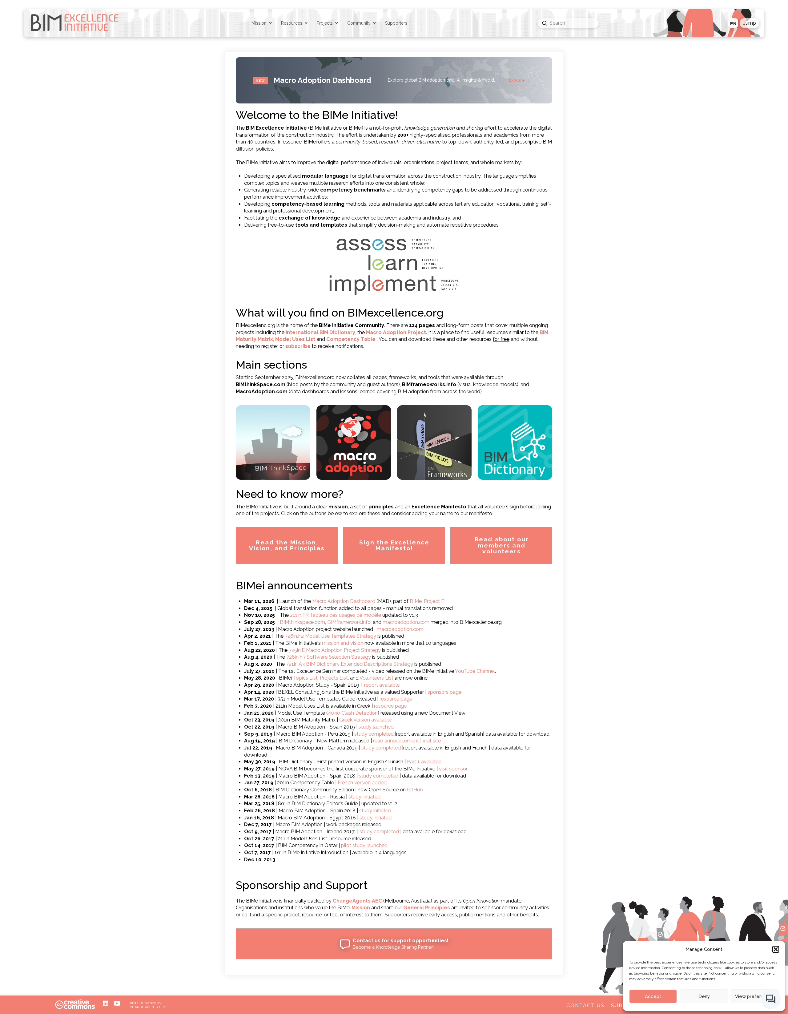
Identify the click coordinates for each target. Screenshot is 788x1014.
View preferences (755, 996)
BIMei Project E (427, 601)
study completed (374, 734)
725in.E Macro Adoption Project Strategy (335, 650)
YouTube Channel (475, 671)
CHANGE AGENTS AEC (147, 1007)
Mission (361, 908)
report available (382, 685)
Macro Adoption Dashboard (343, 601)
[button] (776, 949)
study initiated (364, 797)
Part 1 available (424, 762)
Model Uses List (295, 339)
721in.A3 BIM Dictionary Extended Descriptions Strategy (349, 664)
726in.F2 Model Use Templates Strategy (330, 636)
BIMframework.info (349, 622)
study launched (376, 727)
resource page (396, 699)
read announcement (396, 741)
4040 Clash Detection (353, 713)
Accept (653, 996)
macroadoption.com (406, 622)
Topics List (305, 678)
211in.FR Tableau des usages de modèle (335, 615)
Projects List (334, 678)
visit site (432, 741)
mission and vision (342, 643)
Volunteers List (376, 678)
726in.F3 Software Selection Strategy (328, 657)
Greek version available (365, 720)
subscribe (298, 346)
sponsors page (444, 692)
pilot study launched (364, 845)
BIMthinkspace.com (302, 622)
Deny (704, 996)
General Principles (426, 908)
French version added (362, 783)
